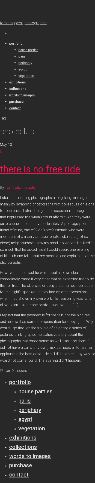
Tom (8, 187)
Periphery (29, 410)
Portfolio (20, 382)
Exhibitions (22, 437)
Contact (19, 474)
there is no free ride (40, 169)
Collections (23, 447)
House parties (35, 391)
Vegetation (31, 428)
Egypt (25, 419)
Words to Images (30, 456)
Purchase (20, 465)
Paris (24, 400)
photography (25, 187)
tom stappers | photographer (23, 23)
